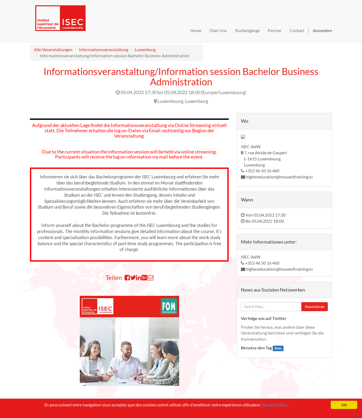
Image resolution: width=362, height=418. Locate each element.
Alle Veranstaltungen (53, 49)
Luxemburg (145, 49)
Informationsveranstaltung (103, 49)
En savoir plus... (276, 404)
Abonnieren (314, 306)
